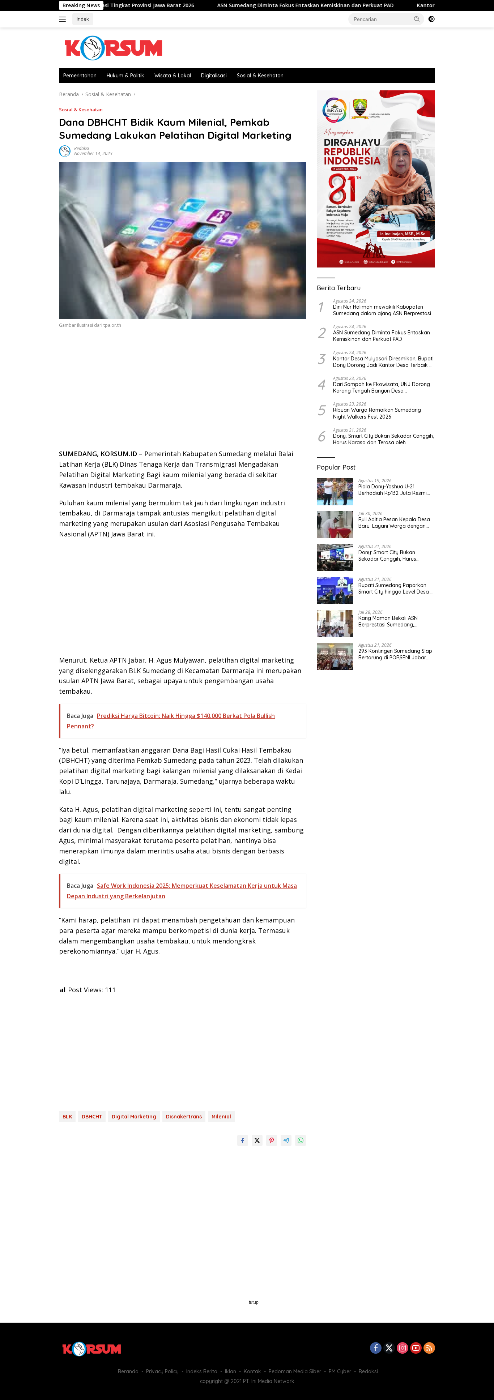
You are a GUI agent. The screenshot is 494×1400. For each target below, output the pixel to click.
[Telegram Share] (286, 1140)
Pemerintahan (80, 75)
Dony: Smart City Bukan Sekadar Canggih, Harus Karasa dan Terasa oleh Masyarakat (383, 439)
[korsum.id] (113, 47)
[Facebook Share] (242, 1140)
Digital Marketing (134, 1116)
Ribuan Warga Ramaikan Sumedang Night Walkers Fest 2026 (377, 413)
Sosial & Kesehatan (260, 75)
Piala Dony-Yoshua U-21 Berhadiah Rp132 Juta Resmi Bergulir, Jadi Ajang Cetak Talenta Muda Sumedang (392, 489)
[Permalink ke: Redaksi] (65, 150)
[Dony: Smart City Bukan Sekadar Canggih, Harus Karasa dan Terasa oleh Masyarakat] (335, 557)
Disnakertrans (184, 1116)
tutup (254, 1302)
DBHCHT (92, 1116)
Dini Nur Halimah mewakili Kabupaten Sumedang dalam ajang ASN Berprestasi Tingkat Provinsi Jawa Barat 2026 (382, 310)
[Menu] (64, 19)
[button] (417, 19)
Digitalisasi (214, 75)
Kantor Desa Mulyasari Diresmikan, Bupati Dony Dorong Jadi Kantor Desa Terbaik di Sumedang (383, 361)
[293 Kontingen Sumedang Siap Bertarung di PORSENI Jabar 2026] (335, 656)
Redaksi (81, 148)
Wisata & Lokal (172, 75)
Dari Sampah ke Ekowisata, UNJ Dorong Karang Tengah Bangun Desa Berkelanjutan (381, 387)
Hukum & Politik (125, 75)
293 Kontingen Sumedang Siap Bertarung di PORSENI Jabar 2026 (395, 654)
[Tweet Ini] (257, 1140)
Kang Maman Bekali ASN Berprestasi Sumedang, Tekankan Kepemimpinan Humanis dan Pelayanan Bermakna (389, 621)
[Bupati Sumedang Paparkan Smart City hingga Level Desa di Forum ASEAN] (335, 590)
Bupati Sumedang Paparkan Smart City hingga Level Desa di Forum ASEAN (396, 588)
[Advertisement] (182, 390)
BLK (67, 1116)
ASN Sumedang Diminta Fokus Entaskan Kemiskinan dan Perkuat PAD (263, 5)
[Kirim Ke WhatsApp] (300, 1140)
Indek (83, 19)
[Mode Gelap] (431, 19)
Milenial (221, 1116)
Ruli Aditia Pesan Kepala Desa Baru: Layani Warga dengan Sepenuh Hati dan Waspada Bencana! (394, 522)
